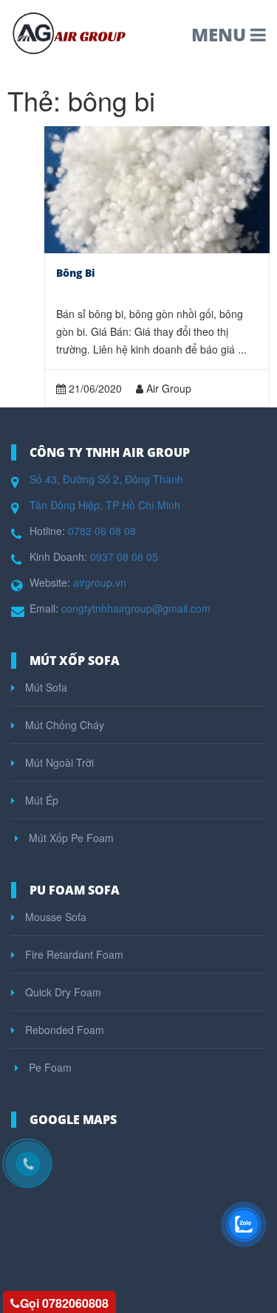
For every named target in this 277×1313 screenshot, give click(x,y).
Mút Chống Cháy (63, 724)
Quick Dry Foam (61, 992)
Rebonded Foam (63, 1029)
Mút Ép (40, 800)
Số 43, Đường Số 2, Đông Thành (106, 479)
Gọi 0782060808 (64, 1303)
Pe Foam (49, 1067)
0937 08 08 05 (124, 556)
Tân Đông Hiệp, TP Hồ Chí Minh (105, 504)
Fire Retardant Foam (72, 954)
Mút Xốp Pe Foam (70, 837)
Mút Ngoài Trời (58, 762)
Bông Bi (75, 273)
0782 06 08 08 (102, 530)
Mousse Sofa (54, 916)
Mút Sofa (44, 687)
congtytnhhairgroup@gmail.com (136, 608)
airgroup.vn (99, 582)
